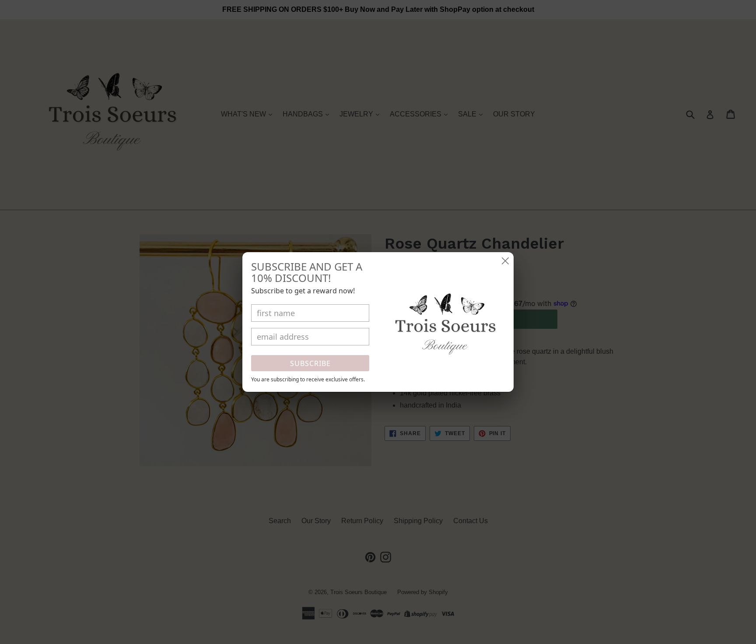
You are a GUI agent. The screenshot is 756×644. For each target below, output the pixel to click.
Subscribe (310, 363)
